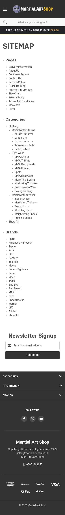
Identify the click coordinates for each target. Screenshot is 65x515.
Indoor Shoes (22, 198)
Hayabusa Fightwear (20, 242)
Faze (11, 296)
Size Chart (15, 93)
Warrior (13, 303)
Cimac (12, 273)
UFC (11, 307)
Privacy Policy (16, 97)
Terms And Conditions (21, 101)
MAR (11, 292)
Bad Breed (15, 288)
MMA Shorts (22, 156)
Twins (12, 280)
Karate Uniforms (24, 133)
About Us (14, 70)
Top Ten (13, 261)
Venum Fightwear (19, 269)
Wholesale (14, 105)
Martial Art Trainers (26, 202)
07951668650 (34, 464)
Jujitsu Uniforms (24, 141)
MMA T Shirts (22, 160)
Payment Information (21, 89)
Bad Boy (13, 284)
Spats (18, 172)
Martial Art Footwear (23, 194)
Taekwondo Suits (24, 145)
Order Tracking (17, 85)
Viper (12, 277)
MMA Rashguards (25, 164)
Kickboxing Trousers (26, 183)
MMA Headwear (24, 175)
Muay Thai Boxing (25, 179)
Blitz (11, 254)
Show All (14, 221)
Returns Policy (17, 82)
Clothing (13, 126)
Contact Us (15, 78)
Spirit (12, 238)
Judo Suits (21, 137)
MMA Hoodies (23, 168)
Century (13, 258)
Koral (11, 250)
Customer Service (19, 74)
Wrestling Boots (23, 210)
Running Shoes (23, 217)
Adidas (13, 311)
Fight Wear (18, 153)
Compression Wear (25, 187)
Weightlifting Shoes (26, 214)
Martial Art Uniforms (23, 130)
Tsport (12, 246)
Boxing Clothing (23, 191)
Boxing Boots (22, 206)
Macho (12, 265)
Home (12, 108)
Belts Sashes (22, 149)
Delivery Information (20, 66)
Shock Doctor (16, 299)
